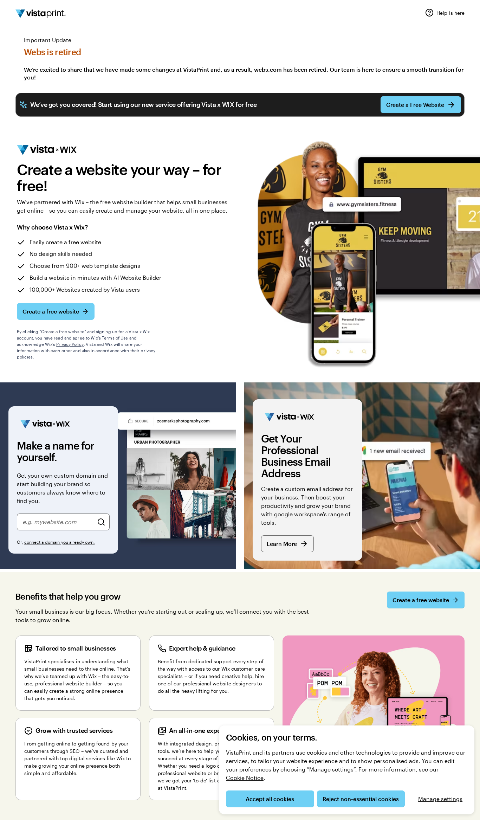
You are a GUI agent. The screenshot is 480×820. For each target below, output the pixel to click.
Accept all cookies (270, 798)
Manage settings (440, 798)
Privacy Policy (70, 344)
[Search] (101, 522)
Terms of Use (115, 337)
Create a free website (50, 311)
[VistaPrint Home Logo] (40, 13)
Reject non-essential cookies (361, 798)
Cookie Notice (245, 777)
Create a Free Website (415, 104)
